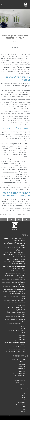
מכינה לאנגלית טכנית (20, 337)
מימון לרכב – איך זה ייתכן (19, 346)
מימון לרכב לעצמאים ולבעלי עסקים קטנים (15, 323)
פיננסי (23, 395)
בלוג (24, 409)
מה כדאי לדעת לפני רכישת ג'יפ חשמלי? (15, 273)
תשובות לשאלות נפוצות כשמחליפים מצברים (14, 289)
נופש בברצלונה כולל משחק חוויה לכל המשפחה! (13, 341)
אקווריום (29, 419)
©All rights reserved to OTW (15, 415)
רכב (24, 393)
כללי (24, 401)
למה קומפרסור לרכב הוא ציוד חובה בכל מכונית (14, 265)
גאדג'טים (23, 406)
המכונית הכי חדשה (20, 404)
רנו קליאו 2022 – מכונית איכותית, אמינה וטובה (14, 300)
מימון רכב (28, 419)
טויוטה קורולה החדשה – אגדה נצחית (16, 302)
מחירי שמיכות (22, 325)
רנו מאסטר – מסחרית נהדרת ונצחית (16, 295)
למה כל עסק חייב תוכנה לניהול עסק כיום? (15, 316)
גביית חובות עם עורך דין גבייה (18, 318)
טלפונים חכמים (21, 402)
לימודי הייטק (22, 339)
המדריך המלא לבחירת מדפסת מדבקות (15, 311)
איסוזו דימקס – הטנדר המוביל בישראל (16, 348)
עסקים (23, 397)
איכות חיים (15, 41)
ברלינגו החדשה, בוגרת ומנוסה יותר (17, 349)
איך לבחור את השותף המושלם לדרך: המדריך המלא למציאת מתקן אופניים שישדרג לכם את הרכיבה (14, 243)
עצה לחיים (27, 419)
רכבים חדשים (22, 392)
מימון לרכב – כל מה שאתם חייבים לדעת (15, 351)
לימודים (23, 399)
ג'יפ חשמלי (22, 408)
